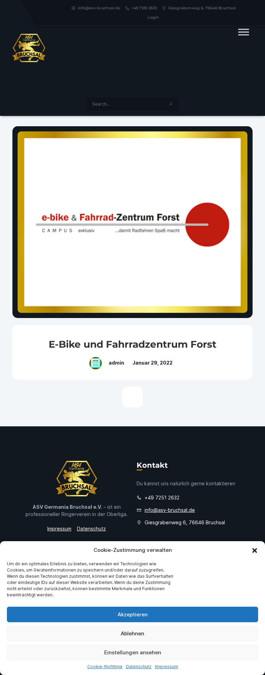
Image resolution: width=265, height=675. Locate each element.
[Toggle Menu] (243, 32)
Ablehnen (132, 633)
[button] (254, 550)
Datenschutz (138, 666)
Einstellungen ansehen (132, 652)
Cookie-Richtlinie (104, 666)
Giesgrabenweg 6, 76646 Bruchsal (202, 8)
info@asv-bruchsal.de (99, 8)
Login (153, 17)
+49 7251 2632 (144, 8)
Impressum (166, 666)
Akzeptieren (133, 614)
